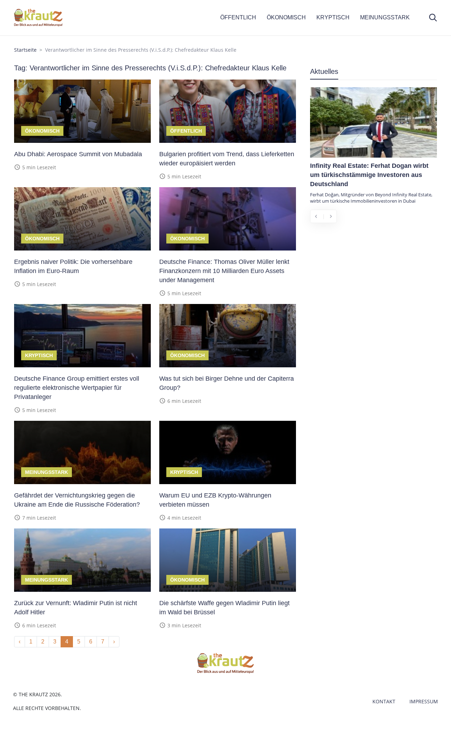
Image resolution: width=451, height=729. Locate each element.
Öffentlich (186, 131)
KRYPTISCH (333, 17)
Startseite (25, 49)
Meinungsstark (46, 472)
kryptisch (39, 355)
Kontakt (383, 701)
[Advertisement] (373, 281)
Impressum (423, 701)
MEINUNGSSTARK (385, 17)
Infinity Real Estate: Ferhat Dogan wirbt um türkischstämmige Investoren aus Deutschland (369, 175)
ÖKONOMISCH (286, 17)
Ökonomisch (42, 131)
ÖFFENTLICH (238, 17)
